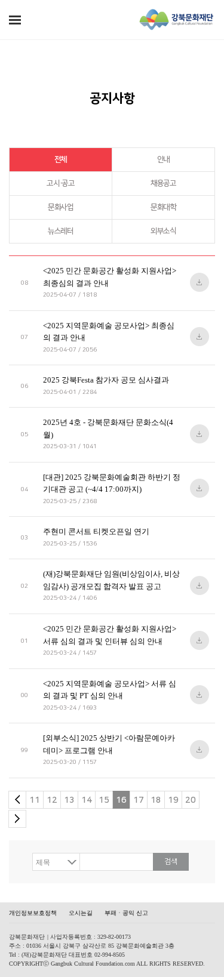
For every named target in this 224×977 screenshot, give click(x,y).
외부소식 (163, 231)
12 (52, 800)
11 (34, 800)
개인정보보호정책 (33, 913)
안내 (163, 159)
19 (173, 800)
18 (156, 800)
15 (104, 800)
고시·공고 (61, 183)
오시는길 (81, 913)
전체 (60, 159)
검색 (170, 861)
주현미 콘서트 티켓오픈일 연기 (96, 531)
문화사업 (60, 207)
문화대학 (163, 207)
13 (69, 800)
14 (86, 800)
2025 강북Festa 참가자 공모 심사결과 (106, 379)
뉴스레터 (60, 231)
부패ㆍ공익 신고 (126, 913)
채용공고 (163, 183)
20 (190, 800)
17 (138, 800)
